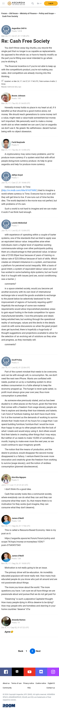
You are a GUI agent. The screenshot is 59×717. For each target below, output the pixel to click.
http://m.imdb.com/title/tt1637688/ (19, 190)
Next (38, 651)
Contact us (51, 688)
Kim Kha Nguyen (19, 477)
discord (42, 671)
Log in (51, 3)
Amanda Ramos (18, 620)
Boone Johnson (18, 96)
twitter (19, 671)
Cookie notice (41, 683)
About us (6, 683)
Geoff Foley (17, 360)
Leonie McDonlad (19, 223)
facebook (7, 671)
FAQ (29, 688)
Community (7, 688)
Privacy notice (28, 683)
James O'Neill (18, 518)
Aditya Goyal (17, 175)
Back (20, 651)
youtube (30, 671)
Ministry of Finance (28, 13)
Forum (4, 13)
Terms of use (16, 683)
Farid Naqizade (18, 142)
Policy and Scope (46, 13)
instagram (54, 671)
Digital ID (51, 683)
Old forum (13, 13)
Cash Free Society (10, 16)
